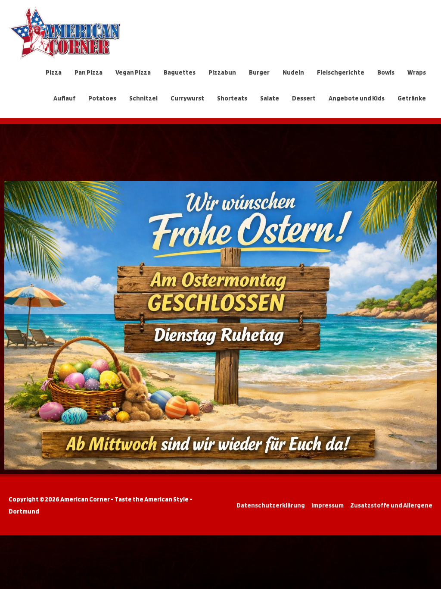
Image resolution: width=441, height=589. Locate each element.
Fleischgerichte (340, 72)
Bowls (385, 72)
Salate (269, 98)
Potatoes (102, 98)
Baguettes (180, 72)
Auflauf (64, 98)
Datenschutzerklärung (270, 505)
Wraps (416, 72)
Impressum (327, 505)
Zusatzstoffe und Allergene (391, 505)
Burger (259, 72)
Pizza (54, 72)
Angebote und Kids (357, 98)
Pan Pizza (88, 72)
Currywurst (187, 98)
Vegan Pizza (133, 72)
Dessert (304, 98)
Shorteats (232, 98)
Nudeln (293, 72)
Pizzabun (222, 72)
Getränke (412, 98)
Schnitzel (143, 98)
